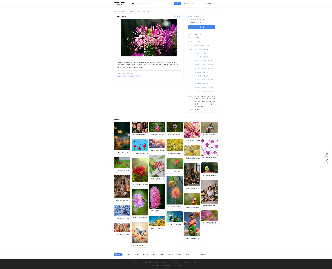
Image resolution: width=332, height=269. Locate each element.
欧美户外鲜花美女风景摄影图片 (123, 234)
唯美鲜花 (210, 64)
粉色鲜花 (197, 64)
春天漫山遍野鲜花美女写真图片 (175, 153)
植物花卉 (187, 254)
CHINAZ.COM (169, 265)
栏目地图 (184, 262)
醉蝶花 (131, 76)
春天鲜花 (197, 79)
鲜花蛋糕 (197, 91)
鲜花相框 (204, 60)
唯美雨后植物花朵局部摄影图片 (175, 206)
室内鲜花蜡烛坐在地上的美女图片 (193, 188)
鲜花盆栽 (205, 76)
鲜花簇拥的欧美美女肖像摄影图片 (140, 134)
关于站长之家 (135, 262)
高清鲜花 (197, 53)
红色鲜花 (204, 87)
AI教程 (192, 3)
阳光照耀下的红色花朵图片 (140, 184)
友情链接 (174, 262)
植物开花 (195, 254)
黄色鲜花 (204, 79)
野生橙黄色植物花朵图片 (122, 152)
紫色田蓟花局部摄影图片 (175, 134)
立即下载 (201, 27)
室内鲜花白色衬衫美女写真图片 (210, 205)
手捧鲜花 (204, 91)
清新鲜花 (210, 87)
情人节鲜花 (198, 72)
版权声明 (165, 262)
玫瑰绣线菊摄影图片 (156, 211)
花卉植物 (178, 254)
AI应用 (186, 3)
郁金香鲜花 (198, 57)
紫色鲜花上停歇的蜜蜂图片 (140, 217)
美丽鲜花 (205, 83)
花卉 (125, 76)
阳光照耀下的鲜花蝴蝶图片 (158, 150)
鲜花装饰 (210, 91)
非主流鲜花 (198, 76)
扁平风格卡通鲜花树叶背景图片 (210, 157)
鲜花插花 (204, 68)
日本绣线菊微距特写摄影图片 (210, 223)
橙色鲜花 (197, 87)
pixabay (197, 109)
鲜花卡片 (205, 72)
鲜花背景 (210, 68)
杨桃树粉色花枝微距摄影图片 (158, 179)
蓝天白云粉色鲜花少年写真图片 (193, 238)
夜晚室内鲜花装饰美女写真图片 (123, 200)
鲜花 (208, 45)
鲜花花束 (204, 53)
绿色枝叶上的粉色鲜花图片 (175, 224)
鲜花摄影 (205, 57)
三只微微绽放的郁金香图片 (123, 170)
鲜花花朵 (197, 60)
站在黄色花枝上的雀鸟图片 (193, 158)
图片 (128, 11)
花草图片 (133, 11)
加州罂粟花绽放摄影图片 (157, 228)
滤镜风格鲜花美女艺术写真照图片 (123, 218)
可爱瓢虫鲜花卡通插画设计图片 (140, 153)
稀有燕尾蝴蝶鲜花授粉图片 (210, 134)
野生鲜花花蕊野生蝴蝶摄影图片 (193, 207)
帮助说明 (193, 262)
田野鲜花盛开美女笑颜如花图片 (158, 134)
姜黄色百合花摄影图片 (174, 171)
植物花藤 (203, 254)
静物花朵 (170, 254)
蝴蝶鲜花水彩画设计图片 (140, 245)
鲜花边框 (210, 79)
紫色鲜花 (210, 60)
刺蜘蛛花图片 (148, 11)
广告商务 (155, 262)
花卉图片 (140, 11)
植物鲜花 (137, 254)
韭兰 (138, 76)
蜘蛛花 (197, 45)
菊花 (119, 76)
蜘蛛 (200, 49)
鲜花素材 (197, 68)
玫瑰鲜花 (204, 64)
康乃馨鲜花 (198, 83)
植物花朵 (202, 45)
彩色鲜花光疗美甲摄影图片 (193, 140)
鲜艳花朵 (153, 254)
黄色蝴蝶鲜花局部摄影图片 (210, 175)
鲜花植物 (128, 254)
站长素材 (122, 11)
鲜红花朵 (162, 254)
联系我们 (145, 262)
